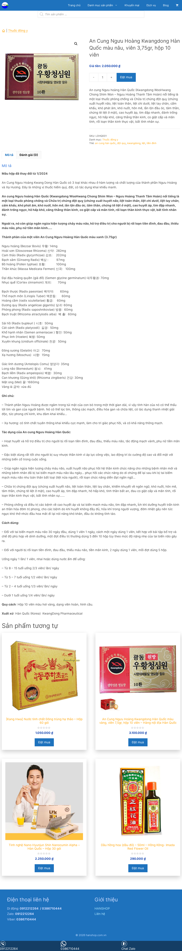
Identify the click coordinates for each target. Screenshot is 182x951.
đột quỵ (121, 143)
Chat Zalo (128, 948)
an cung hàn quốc (105, 143)
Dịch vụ (151, 5)
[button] (76, 44)
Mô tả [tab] (9, 155)
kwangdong (133, 143)
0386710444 (70, 948)
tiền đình (151, 143)
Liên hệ (100, 914)
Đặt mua (126, 77)
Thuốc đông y (18, 30)
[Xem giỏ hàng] (177, 5)
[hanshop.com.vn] (6, 5)
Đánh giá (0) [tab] (29, 155)
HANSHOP (102, 908)
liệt (143, 143)
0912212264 (9, 948)
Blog (166, 5)
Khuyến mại (132, 5)
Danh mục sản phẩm (100, 5)
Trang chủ (74, 5)
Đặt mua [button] (44, 742)
